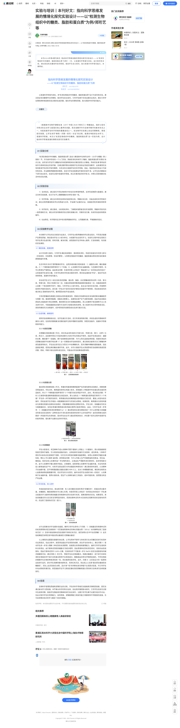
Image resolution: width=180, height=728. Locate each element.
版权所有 (73, 721)
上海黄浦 (38, 642)
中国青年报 (39, 625)
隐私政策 (60, 712)
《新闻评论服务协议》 (63, 649)
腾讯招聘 (79, 712)
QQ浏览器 (93, 712)
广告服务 (73, 712)
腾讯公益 (86, 712)
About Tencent (46, 712)
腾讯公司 (68, 721)
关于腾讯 (38, 712)
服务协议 (54, 712)
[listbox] (70, 626)
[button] (139, 18)
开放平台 (67, 712)
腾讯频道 (99, 712)
